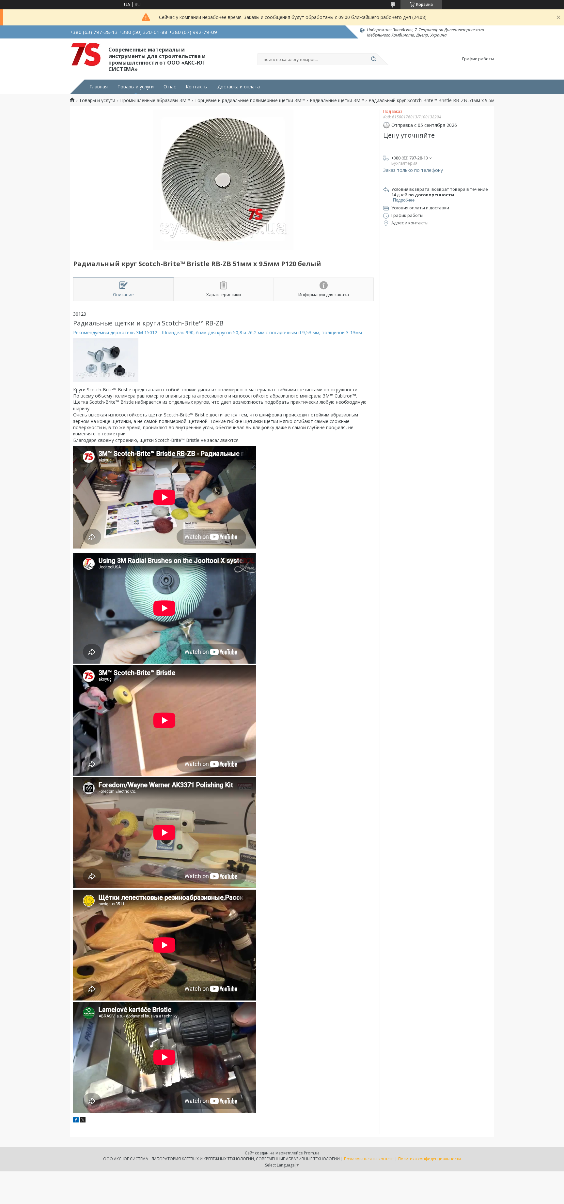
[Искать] (373, 59)
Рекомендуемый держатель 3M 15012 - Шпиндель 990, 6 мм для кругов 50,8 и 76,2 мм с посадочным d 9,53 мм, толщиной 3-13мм (218, 332)
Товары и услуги (136, 86)
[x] (83, 1121)
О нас (170, 86)
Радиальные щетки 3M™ (337, 100)
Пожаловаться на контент (369, 1159)
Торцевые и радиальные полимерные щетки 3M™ (250, 100)
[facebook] (76, 1121)
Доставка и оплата (238, 86)
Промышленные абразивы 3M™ (155, 100)
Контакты (197, 86)
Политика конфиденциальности (429, 1159)
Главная (98, 86)
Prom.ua (312, 1153)
